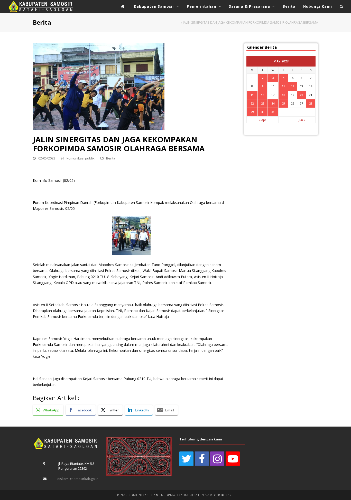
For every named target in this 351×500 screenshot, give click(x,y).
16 (262, 95)
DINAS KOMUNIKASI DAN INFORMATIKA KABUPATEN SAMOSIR (168, 495)
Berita (110, 158)
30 (262, 112)
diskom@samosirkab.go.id (77, 478)
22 (252, 103)
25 (283, 103)
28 (310, 103)
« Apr (262, 120)
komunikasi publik (81, 158)
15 (252, 95)
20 (301, 95)
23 (262, 103)
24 (272, 103)
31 (272, 112)
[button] (341, 6)
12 (292, 86)
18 (283, 95)
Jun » (302, 120)
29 (252, 112)
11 (283, 86)
